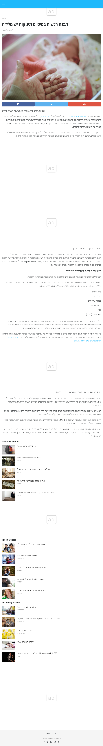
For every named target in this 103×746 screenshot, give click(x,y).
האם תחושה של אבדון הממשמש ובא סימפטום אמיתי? (36, 492)
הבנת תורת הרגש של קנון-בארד (29, 458)
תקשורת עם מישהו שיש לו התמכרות (30, 579)
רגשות (4, 19)
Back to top (51, 734)
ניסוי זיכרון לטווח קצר (25, 630)
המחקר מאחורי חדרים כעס (27, 556)
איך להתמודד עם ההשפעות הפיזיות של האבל (33, 469)
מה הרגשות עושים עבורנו (26, 446)
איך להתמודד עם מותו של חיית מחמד (31, 481)
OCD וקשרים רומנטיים (25, 642)
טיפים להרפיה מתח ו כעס (26, 607)
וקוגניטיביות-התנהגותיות (76, 116)
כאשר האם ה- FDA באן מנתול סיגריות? (31, 590)
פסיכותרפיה (46, 116)
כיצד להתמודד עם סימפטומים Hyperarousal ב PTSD (37, 653)
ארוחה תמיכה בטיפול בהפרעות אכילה (31, 544)
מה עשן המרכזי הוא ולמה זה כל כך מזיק (31, 567)
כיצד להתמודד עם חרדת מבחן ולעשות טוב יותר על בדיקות (38, 618)
